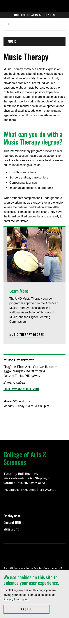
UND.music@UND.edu (21, 389)
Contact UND (12, 522)
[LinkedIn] (23, 500)
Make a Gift (11, 529)
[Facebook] (6, 416)
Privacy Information (16, 599)
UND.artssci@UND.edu (20, 489)
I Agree (35, 609)
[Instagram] (14, 416)
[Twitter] (23, 416)
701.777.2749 (48, 489)
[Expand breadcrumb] (8, 24)
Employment (11, 515)
